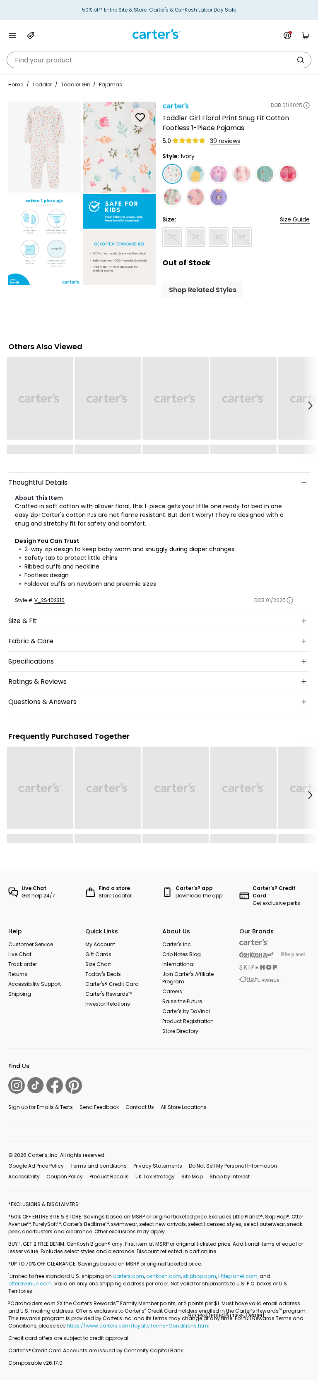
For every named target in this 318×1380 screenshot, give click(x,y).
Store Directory (180, 1031)
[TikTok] (35, 1085)
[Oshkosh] (257, 955)
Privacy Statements (157, 1165)
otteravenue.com (30, 1283)
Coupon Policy (64, 1176)
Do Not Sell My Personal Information (233, 1165)
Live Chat (19, 954)
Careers (172, 991)
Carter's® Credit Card (112, 983)
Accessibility (24, 1176)
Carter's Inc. (177, 944)
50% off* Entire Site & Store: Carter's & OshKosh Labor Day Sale (159, 9)
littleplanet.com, (239, 1276)
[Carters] (253, 942)
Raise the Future (182, 1001)
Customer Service (30, 944)
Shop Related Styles (202, 290)
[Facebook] (54, 1085)
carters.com (128, 1276)
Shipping (19, 993)
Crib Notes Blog (181, 954)
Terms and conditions (98, 1165)
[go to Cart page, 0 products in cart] (305, 35)
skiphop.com (199, 1276)
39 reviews (225, 141)
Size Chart (98, 964)
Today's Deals (103, 974)
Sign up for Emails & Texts (40, 1107)
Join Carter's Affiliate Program (188, 978)
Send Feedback (99, 1107)
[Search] (300, 60)
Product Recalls (109, 1176)
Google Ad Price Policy (36, 1165)
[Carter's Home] (159, 34)
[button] (309, 405)
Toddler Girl (75, 84)
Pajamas (110, 84)
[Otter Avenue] (260, 979)
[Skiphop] (258, 967)
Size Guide (295, 219)
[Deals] (31, 35)
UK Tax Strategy (155, 1176)
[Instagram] (16, 1085)
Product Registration (188, 1021)
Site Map (192, 1176)
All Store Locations (184, 1107)
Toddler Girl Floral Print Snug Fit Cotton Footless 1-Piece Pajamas (225, 123)
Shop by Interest (230, 1176)
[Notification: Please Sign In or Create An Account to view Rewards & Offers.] (287, 35)
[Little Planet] (293, 955)
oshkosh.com (163, 1276)
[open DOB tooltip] (306, 105)
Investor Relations (107, 1003)
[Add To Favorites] (140, 117)
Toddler (42, 84)
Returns (17, 974)
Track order (22, 964)
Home (15, 84)
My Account (100, 944)
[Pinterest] (73, 1085)
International (178, 964)
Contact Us (139, 1107)
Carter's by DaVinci (186, 1011)
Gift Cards (98, 954)
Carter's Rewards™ (108, 993)
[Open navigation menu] (12, 35)
